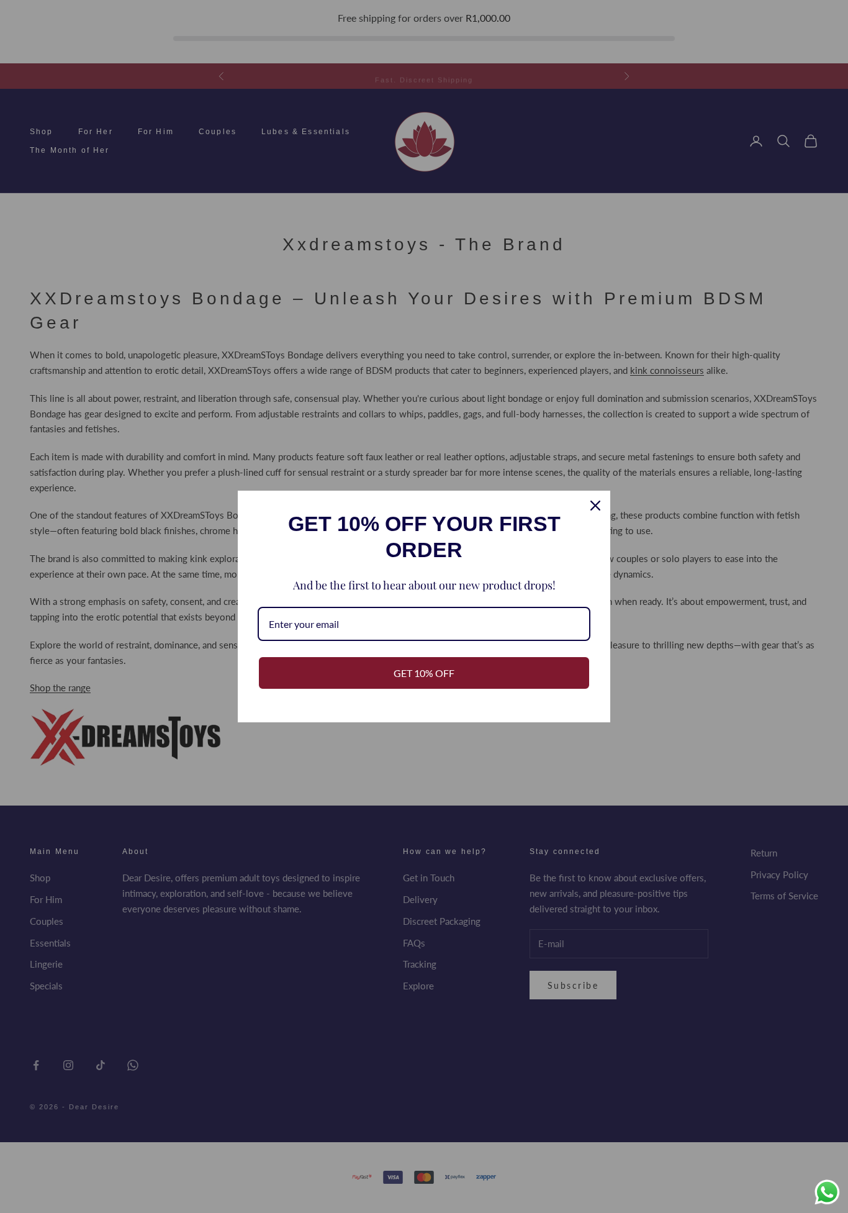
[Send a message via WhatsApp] (827, 1192)
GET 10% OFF (424, 673)
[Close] (595, 505)
